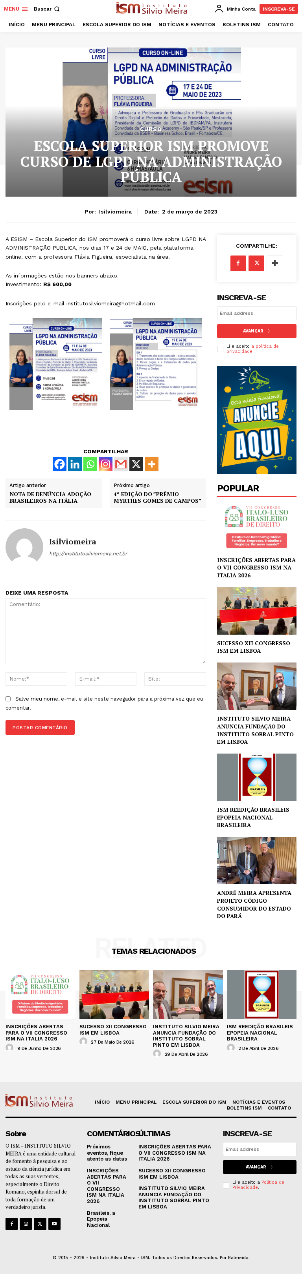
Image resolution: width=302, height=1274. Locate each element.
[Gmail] (121, 464)
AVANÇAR (253, 331)
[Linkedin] (75, 464)
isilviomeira (115, 211)
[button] (47, 8)
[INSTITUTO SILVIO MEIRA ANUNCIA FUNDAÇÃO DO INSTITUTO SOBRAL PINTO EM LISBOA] (256, 686)
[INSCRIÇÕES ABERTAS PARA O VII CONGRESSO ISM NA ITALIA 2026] (256, 527)
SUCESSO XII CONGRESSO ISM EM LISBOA (253, 647)
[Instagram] (105, 464)
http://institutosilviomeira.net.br (88, 554)
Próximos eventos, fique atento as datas (107, 1153)
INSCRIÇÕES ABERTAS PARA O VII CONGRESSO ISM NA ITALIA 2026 (256, 567)
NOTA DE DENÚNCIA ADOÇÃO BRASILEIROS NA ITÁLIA (50, 497)
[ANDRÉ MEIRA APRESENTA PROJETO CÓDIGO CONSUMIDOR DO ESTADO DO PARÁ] (256, 860)
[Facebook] (59, 464)
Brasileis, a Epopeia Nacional (101, 1219)
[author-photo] (11, 1048)
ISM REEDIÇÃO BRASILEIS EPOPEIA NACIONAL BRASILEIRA (253, 817)
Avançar (256, 1167)
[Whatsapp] (90, 464)
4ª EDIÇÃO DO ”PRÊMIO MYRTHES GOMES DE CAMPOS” (157, 497)
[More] (151, 464)
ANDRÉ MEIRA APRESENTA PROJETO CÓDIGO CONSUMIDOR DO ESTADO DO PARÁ (254, 904)
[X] (136, 464)
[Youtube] (54, 1224)
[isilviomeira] (24, 547)
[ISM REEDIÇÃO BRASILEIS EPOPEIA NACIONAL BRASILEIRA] (256, 777)
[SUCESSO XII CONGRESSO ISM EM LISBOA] (256, 610)
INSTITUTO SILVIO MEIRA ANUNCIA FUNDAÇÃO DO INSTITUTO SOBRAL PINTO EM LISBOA (255, 730)
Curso (151, 129)
